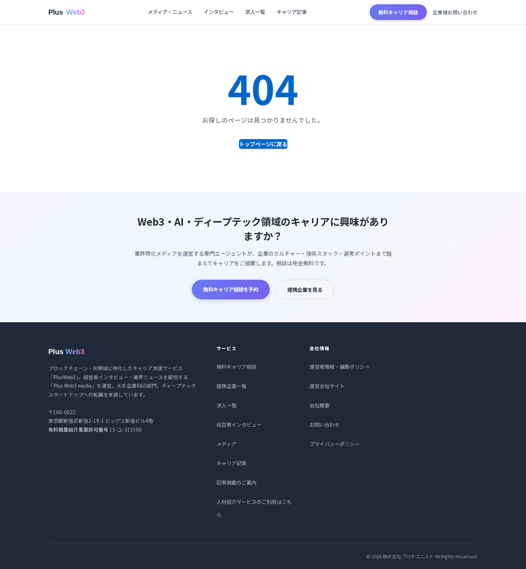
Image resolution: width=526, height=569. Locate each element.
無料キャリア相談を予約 (230, 289)
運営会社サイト (327, 385)
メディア (226, 443)
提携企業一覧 (231, 385)
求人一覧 (255, 11)
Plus (66, 12)
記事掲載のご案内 (236, 482)
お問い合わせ (325, 424)
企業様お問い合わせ (455, 12)
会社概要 (320, 405)
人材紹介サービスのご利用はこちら (254, 508)
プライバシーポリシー (335, 443)
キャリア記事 (292, 11)
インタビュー (219, 11)
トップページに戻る (263, 144)
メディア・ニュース (170, 11)
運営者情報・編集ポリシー (340, 366)
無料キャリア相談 (398, 12)
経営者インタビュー (239, 424)
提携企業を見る (304, 289)
